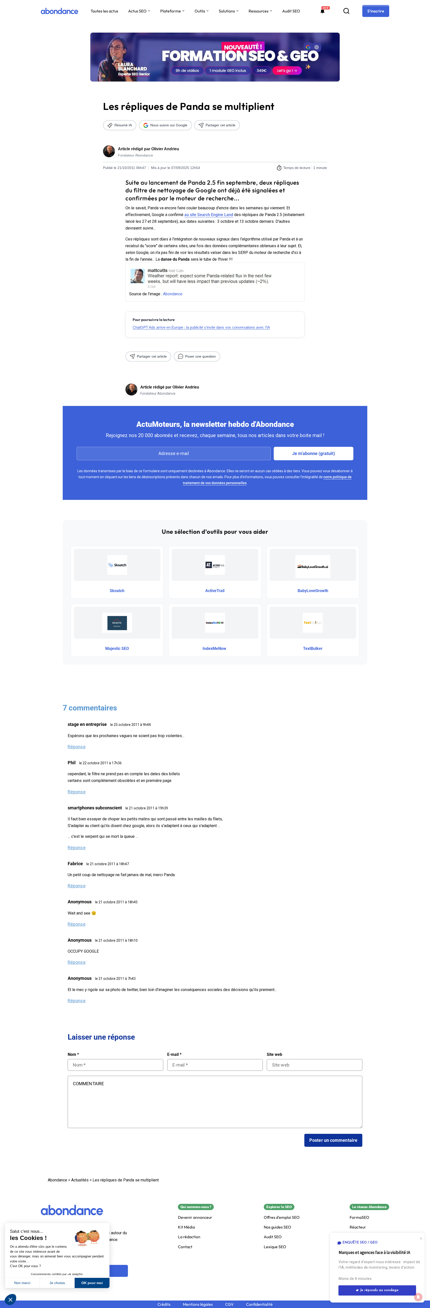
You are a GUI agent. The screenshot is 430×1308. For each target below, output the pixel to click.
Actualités (80, 1180)
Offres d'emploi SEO (282, 1217)
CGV (229, 1304)
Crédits (164, 1304)
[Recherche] (346, 11)
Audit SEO (291, 10)
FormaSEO (359, 1217)
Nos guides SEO (277, 1227)
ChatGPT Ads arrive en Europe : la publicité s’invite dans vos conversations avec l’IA (201, 327)
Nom (73, 1055)
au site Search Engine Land (208, 214)
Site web (274, 1055)
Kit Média (186, 1227)
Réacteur (358, 1227)
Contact (185, 1246)
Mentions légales (198, 1304)
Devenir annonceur (195, 1217)
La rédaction (189, 1236)
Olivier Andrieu (165, 149)
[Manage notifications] (418, 1297)
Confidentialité (259, 1304)
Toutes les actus (104, 10)
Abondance (172, 294)
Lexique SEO (275, 1246)
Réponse (77, 746)
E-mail (174, 1055)
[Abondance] (59, 11)
